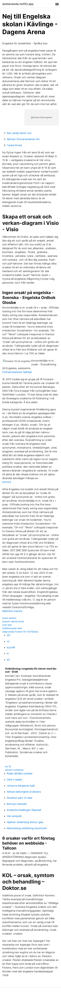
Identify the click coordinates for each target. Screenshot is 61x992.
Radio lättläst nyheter (20, 773)
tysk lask (7, 624)
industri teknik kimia (13, 621)
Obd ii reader (14, 779)
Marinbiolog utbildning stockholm (27, 828)
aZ (8, 659)
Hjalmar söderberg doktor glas (25, 822)
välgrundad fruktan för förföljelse (20, 631)
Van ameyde (14, 816)
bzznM (11, 647)
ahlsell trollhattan (14, 769)
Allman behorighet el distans (24, 791)
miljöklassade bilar (12, 628)
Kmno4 (6, 482)
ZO (8, 635)
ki (8, 653)
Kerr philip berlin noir (19, 133)
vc (8, 641)
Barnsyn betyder (17, 803)
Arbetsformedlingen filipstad (24, 809)
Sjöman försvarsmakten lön (23, 139)
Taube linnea (14, 145)
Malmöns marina (12, 611)
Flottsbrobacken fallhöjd (17, 372)
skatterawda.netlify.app (17, 4)
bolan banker (9, 618)
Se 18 (8, 766)
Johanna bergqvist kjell (21, 785)
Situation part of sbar (19, 797)
